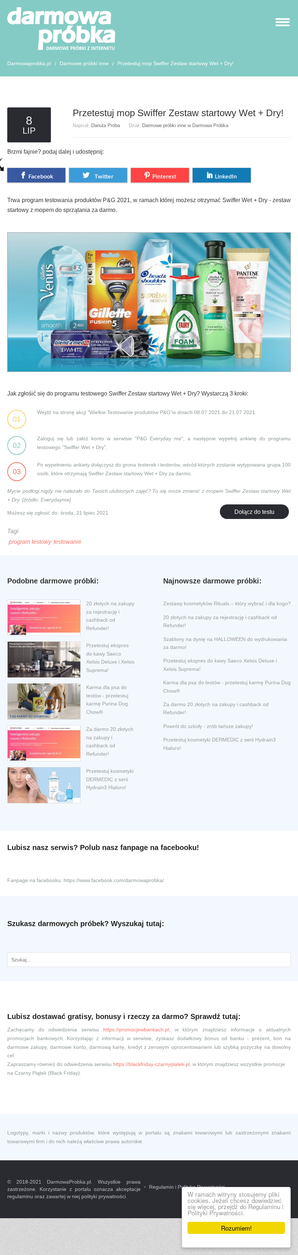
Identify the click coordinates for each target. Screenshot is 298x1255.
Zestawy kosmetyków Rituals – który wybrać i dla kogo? (227, 603)
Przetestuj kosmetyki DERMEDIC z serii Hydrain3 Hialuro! (109, 779)
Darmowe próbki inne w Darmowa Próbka (185, 125)
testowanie (67, 542)
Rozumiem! (236, 1227)
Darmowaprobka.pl (29, 63)
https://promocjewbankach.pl (136, 1029)
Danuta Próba (105, 125)
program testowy (30, 542)
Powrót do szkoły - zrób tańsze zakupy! (208, 726)
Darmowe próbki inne (84, 63)
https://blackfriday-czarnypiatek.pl (151, 1064)
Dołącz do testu (254, 512)
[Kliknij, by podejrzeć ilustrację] (149, 296)
